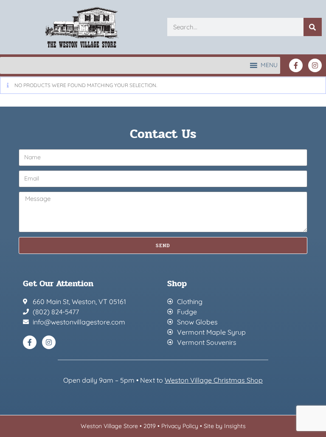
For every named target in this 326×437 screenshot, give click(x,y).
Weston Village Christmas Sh (209, 380)
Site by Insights (225, 426)
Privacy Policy (179, 426)
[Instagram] (315, 65)
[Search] (313, 27)
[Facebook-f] (296, 65)
